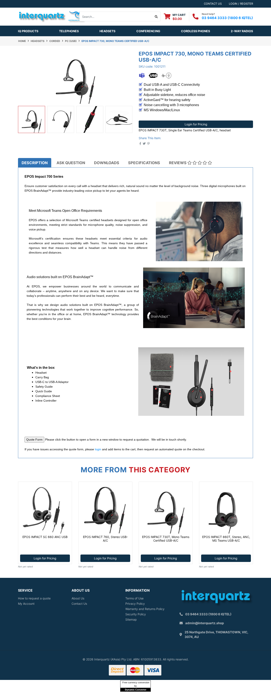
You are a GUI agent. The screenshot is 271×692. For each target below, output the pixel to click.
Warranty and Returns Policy (145, 609)
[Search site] (156, 16)
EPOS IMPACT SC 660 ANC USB (45, 537)
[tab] (34, 163)
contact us (213, 3)
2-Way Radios (242, 31)
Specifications (144, 163)
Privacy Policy (135, 603)
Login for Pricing (196, 124)
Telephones (69, 31)
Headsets (107, 31)
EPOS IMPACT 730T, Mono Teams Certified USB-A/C (165, 538)
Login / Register (241, 3)
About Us (78, 598)
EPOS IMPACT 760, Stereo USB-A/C (105, 538)
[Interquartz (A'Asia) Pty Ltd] (52, 16)
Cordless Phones (195, 31)
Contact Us (79, 603)
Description (35, 163)
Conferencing (148, 31)
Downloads (106, 163)
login (98, 449)
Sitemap (131, 619)
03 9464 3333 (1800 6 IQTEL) (227, 18)
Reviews (178, 163)
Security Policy (135, 614)
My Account (26, 603)
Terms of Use (134, 598)
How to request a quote (34, 598)
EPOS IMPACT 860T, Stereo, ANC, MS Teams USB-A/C (226, 538)
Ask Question (71, 163)
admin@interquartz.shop (204, 623)
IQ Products (28, 31)
